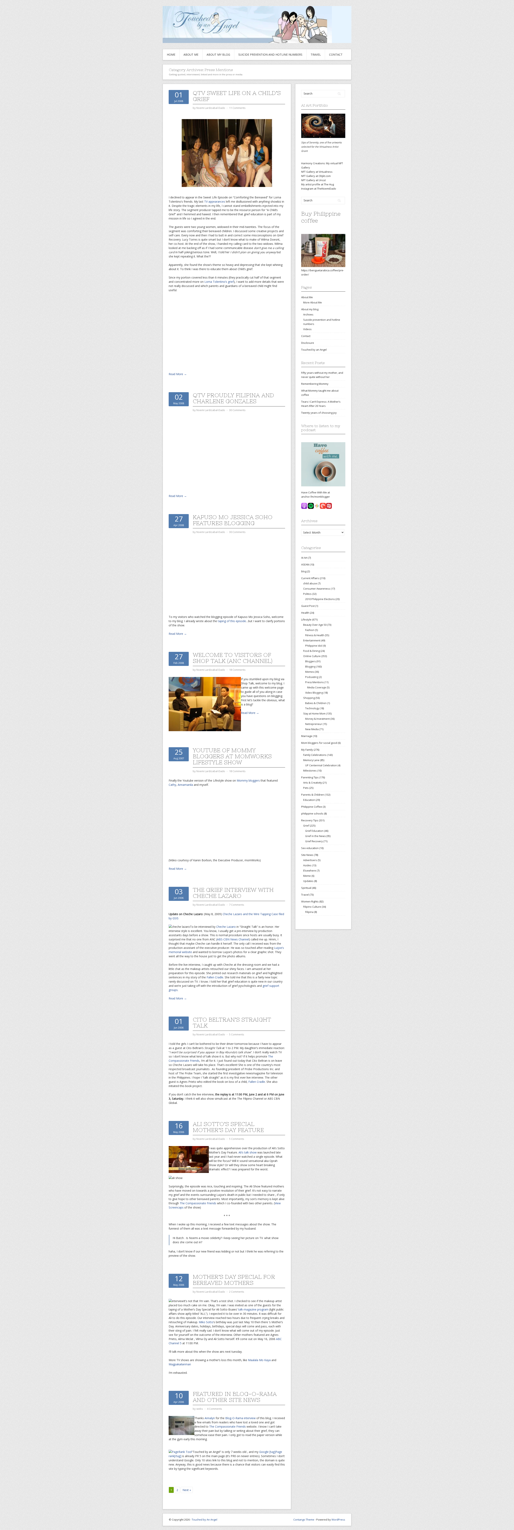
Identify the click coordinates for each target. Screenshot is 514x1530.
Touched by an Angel (314, 349)
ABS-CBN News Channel (233, 939)
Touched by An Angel (204, 1519)
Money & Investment (317, 719)
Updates (308, 881)
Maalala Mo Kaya (259, 1360)
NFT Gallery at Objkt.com (316, 176)
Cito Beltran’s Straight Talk (232, 1022)
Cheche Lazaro (226, 927)
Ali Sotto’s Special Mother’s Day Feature (228, 1127)
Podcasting (311, 677)
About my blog (218, 54)
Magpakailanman (180, 1364)
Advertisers (310, 860)
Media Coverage (316, 687)
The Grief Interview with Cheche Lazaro (233, 893)
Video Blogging (314, 692)
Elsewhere (309, 870)
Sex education (310, 848)
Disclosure (307, 343)
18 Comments (237, 670)
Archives (308, 314)
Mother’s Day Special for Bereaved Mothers (234, 1280)
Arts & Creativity (312, 782)
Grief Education (314, 831)
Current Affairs (310, 578)
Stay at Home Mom (314, 713)
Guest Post (308, 606)
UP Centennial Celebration (321, 765)
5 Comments (236, 1034)
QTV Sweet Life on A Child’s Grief (237, 96)
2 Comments (236, 1291)
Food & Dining (311, 651)
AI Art (304, 557)
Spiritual (306, 888)
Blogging (310, 666)
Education (309, 800)
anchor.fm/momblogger (315, 496)
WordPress (338, 1519)
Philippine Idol (313, 645)
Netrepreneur (313, 724)
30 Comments (237, 410)
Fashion (309, 630)
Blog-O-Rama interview (240, 1418)
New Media (312, 729)
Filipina (309, 912)
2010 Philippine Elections (320, 599)
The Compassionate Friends (198, 1203)
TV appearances (215, 201)
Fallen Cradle (215, 977)
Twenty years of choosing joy (319, 412)
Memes (309, 672)
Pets (306, 788)
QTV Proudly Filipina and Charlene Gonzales (233, 398)
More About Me (312, 302)
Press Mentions (314, 682)
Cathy (172, 785)
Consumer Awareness (316, 588)
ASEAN (305, 564)
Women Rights (310, 901)
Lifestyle (306, 619)
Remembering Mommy (314, 384)
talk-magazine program (253, 1309)
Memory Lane (311, 760)
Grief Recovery (314, 841)
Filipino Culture (312, 906)
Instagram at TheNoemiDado (318, 188)
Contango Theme (303, 1519)
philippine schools (312, 813)
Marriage (306, 736)
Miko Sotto (205, 1322)
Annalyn (210, 1418)
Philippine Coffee (311, 806)
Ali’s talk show (248, 1152)
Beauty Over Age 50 (314, 625)
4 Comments (214, 1409)
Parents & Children (312, 794)
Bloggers (310, 661)
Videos (307, 329)
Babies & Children (315, 703)
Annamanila (185, 785)
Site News (307, 855)
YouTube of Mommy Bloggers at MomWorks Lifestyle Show (232, 756)
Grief (306, 825)
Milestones (310, 770)
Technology (312, 708)
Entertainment (311, 640)
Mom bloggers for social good (319, 743)
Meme (307, 876)
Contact (336, 54)
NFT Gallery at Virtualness (316, 172)
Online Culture (312, 656)
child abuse (310, 583)
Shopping (309, 698)
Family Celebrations (314, 755)
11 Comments (237, 108)
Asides (307, 865)
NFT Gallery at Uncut (313, 180)
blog (303, 571)
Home (171, 54)
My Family (307, 749)
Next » (187, 1490)
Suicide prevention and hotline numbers (270, 54)
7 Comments (236, 904)
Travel (316, 54)
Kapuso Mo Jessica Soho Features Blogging (232, 520)
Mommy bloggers (248, 780)
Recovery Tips (309, 820)
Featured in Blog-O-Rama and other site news (235, 1397)
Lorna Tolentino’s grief (219, 282)
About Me (191, 54)
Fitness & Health (314, 635)
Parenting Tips (310, 777)
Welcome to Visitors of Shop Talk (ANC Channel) (232, 658)
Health (305, 612)
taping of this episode (232, 621)
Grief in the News (315, 836)
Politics (307, 594)
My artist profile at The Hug (317, 184)
